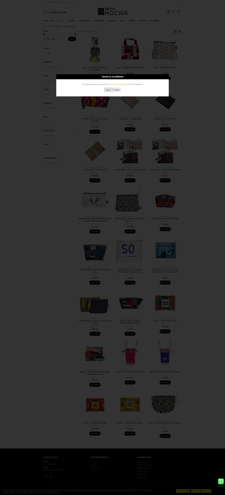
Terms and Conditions (118, 84)
